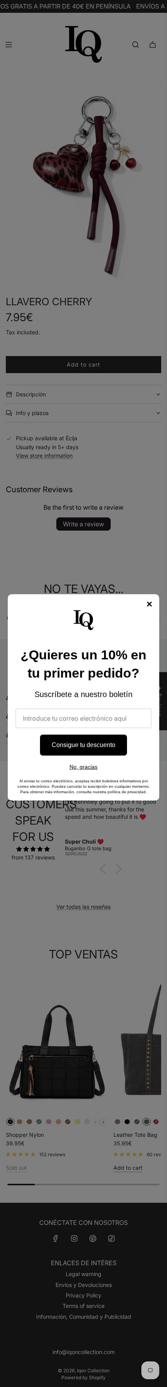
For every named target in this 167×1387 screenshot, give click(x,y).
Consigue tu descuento (83, 745)
